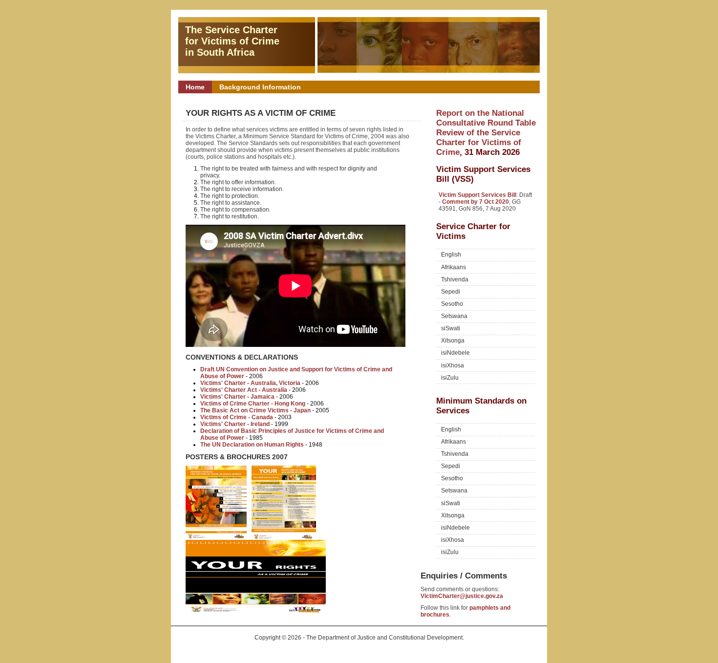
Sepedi (450, 292)
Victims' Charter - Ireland (235, 424)
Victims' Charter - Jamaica (237, 396)
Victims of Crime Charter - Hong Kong (252, 403)
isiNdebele (455, 353)
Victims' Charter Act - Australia (243, 389)
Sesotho (452, 304)
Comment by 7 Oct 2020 (475, 201)
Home (195, 87)
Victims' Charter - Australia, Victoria (250, 383)
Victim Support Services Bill (477, 195)
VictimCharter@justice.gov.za (462, 596)
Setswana (454, 316)
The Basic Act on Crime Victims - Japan (255, 410)
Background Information (260, 87)
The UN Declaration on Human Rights (252, 444)
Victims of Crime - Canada (236, 417)
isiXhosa (452, 365)
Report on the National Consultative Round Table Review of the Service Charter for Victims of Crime (486, 132)
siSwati (450, 328)
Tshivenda (454, 279)
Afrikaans (453, 267)
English (451, 254)
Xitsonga (453, 340)
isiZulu (450, 378)
